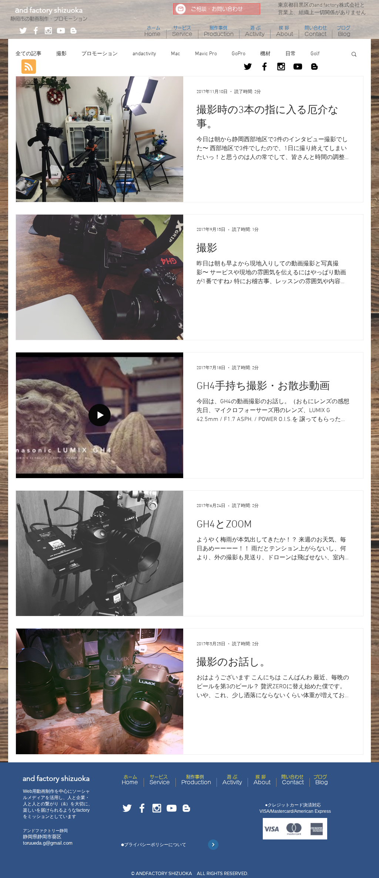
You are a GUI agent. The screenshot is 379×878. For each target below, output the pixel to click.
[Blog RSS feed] (28, 66)
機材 (265, 54)
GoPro (238, 54)
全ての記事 (28, 54)
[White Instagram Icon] (48, 31)
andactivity (144, 54)
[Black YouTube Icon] (297, 66)
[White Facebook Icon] (36, 31)
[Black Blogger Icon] (314, 66)
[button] (354, 55)
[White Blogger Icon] (73, 31)
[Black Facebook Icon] (264, 66)
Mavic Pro (206, 54)
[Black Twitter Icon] (247, 66)
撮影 (61, 54)
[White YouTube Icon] (61, 31)
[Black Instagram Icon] (281, 66)
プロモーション (99, 54)
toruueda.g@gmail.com (48, 843)
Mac (175, 54)
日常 (290, 54)
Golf (315, 54)
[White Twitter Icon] (23, 31)
